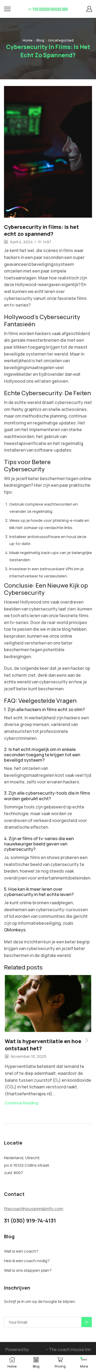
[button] (86, 1040)
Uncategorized (61, 40)
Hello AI (37, 1349)
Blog (40, 40)
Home (28, 40)
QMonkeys (15, 930)
